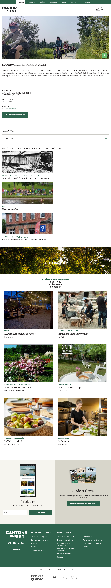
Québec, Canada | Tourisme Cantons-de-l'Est (10, 9)
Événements (55, 285)
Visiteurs (21, 2)
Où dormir (55, 287)
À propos (73, 2)
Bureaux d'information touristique (65, 549)
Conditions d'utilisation (92, 543)
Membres (42, 2)
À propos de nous (37, 550)
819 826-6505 (7, 102)
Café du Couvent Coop (69, 387)
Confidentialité (88, 537)
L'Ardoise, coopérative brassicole (20, 333)
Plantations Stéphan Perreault (73, 333)
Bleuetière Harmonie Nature (18, 387)
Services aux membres (39, 540)
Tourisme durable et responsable (64, 544)
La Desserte (63, 441)
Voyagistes (53, 2)
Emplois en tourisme (65, 540)
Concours (60, 557)
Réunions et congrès (39, 537)
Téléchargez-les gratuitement (83, 503)
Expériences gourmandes (55, 280)
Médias (63, 2)
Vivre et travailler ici (65, 537)
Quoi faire (55, 282)
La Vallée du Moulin (14, 441)
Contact (86, 547)
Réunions (31, 2)
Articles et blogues (64, 554)
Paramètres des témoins (92, 540)
